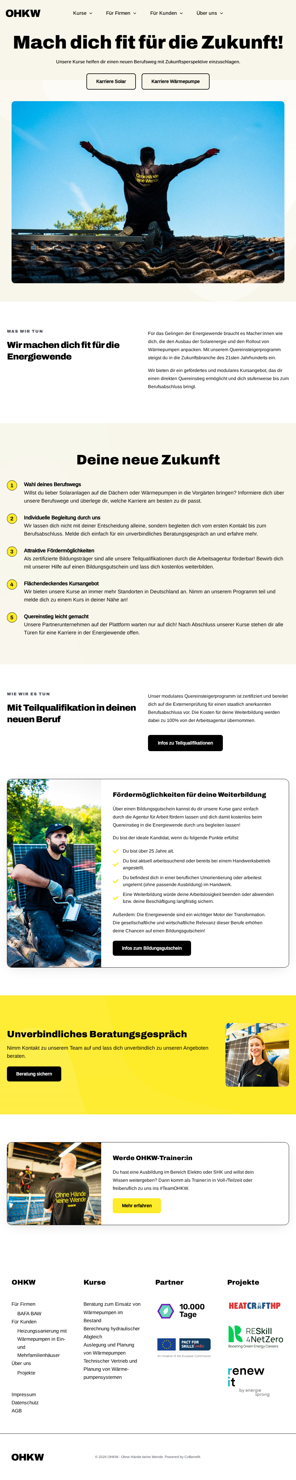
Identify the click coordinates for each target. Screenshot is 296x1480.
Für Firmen (118, 13)
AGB (17, 1411)
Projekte (26, 1373)
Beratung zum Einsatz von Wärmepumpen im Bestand (112, 1312)
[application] (89, 13)
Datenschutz (25, 1402)
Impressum (24, 1394)
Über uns (207, 13)
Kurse (79, 13)
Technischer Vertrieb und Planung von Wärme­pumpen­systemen (110, 1369)
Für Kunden (163, 13)
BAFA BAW (29, 1313)
